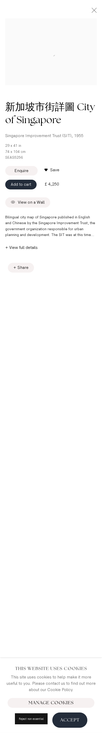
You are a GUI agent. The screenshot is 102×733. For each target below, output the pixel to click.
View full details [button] (23, 247)
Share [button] (23, 267)
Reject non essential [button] (31, 719)
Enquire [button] (21, 170)
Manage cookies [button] (51, 702)
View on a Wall (31, 202)
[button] (51, 170)
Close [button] (93, 12)
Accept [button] (70, 719)
